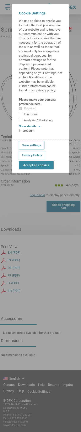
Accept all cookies (36, 165)
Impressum (26, 130)
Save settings (31, 145)
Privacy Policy (32, 155)
